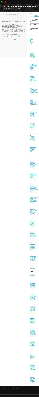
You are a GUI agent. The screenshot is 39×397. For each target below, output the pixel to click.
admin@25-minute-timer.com (8, 14)
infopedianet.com (32, 336)
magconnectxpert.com (33, 312)
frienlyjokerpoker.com (33, 80)
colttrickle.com (32, 53)
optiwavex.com (32, 371)
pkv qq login (18, 35)
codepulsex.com (32, 320)
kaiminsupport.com (32, 165)
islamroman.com (32, 78)
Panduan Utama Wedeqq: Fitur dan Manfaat (34, 31)
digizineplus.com (32, 341)
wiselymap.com (32, 70)
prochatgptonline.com (33, 71)
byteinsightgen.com (32, 248)
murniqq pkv (10, 389)
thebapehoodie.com (33, 198)
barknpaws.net (32, 177)
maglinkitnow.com (32, 225)
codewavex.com (32, 309)
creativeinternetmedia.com (33, 66)
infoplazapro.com (32, 238)
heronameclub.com (32, 214)
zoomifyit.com (32, 382)
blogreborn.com (32, 68)
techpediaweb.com (32, 234)
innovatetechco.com (33, 236)
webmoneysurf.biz (32, 116)
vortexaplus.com (32, 367)
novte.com (31, 100)
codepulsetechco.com (33, 296)
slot (16, 388)
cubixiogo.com (32, 368)
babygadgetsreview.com (33, 89)
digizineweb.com (32, 297)
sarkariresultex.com (32, 175)
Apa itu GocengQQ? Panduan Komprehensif (34, 29)
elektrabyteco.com (32, 311)
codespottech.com (32, 221)
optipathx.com (32, 348)
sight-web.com (32, 76)
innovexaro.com (32, 342)
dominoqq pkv (2, 389)
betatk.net (31, 150)
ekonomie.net (32, 141)
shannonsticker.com (33, 167)
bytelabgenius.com (32, 235)
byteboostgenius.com (33, 334)
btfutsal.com (31, 58)
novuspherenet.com (33, 369)
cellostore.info (32, 178)
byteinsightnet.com (32, 295)
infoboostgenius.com (33, 245)
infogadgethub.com (32, 275)
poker (31, 44)
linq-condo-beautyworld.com (34, 92)
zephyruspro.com (32, 347)
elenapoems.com (32, 202)
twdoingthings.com (32, 209)
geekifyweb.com (32, 285)
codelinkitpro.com (32, 276)
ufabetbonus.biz (32, 148)
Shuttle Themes (18, 395)
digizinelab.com (32, 318)
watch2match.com (32, 129)
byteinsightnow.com (33, 257)
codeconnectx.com (32, 298)
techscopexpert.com (33, 233)
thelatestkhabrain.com (33, 173)
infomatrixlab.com (32, 330)
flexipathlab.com (32, 365)
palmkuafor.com (32, 162)
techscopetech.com (32, 321)
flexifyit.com (31, 354)
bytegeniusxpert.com (33, 287)
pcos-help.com (32, 57)
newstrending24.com (33, 147)
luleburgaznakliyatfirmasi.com (34, 197)
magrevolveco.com (32, 259)
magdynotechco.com (33, 282)
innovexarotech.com (33, 260)
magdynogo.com (32, 268)
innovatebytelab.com (33, 288)
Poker (15, 14)
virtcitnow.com (32, 69)
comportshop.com (32, 136)
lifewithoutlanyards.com (33, 104)
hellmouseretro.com (33, 203)
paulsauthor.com (32, 211)
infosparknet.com (32, 344)
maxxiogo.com (32, 355)
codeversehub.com (32, 331)
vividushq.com (32, 366)
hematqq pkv (14, 389)
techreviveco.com (32, 324)
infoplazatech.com (32, 286)
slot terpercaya (26, 388)
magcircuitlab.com (32, 308)
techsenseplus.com (32, 244)
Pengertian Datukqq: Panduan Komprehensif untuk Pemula (34, 26)
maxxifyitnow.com (32, 345)
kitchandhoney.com (32, 106)
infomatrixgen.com (32, 250)
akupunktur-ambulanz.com (33, 90)
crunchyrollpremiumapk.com (34, 187)
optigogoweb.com (32, 380)
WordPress (24, 395)
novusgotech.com (32, 356)
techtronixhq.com (32, 274)
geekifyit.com (32, 185)
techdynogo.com (32, 222)
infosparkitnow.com (32, 283)
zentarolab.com (32, 377)
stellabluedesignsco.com (33, 210)
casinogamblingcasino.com (34, 189)
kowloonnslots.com (32, 81)
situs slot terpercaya (19, 389)
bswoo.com (31, 152)
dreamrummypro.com (33, 164)
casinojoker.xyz (32, 126)
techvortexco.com (32, 284)
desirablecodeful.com (33, 212)
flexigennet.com (32, 213)
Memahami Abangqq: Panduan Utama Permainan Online (34, 24)
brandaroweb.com (32, 381)
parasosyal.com (32, 199)
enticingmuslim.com (33, 200)
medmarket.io (32, 215)
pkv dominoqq (32, 41)
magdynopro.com (32, 237)
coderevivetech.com (33, 258)
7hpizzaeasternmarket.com (33, 101)
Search (31, 13)
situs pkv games (6, 388)
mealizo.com (32, 176)
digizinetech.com (32, 249)
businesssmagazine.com (33, 65)
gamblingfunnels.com (33, 56)
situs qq (15, 388)
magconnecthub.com (33, 333)
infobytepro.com (32, 289)
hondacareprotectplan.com (33, 188)
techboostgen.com (32, 277)
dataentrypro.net (32, 163)
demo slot (31, 38)
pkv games (18, 14)
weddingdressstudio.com (33, 112)
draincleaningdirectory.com (33, 191)
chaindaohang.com (32, 94)
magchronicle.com (32, 223)
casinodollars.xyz (32, 125)
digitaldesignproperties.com (34, 174)
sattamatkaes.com (32, 186)
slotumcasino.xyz (32, 123)
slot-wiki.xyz (31, 128)
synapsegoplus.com (33, 335)
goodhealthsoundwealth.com (34, 201)
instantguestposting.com (33, 140)
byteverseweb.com (32, 332)
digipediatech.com (32, 224)
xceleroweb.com (32, 379)
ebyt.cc (31, 93)
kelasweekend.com (32, 149)
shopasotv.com (32, 138)
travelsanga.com (32, 139)
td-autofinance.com (32, 79)
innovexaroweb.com (33, 323)
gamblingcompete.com (33, 64)
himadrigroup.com (32, 77)
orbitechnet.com (32, 370)
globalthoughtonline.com (33, 180)
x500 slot (35, 388)
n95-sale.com (32, 67)
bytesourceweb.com (33, 256)
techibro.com (32, 82)
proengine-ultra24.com (33, 103)
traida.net (31, 105)
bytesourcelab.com (32, 343)
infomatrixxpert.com (32, 299)
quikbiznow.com (32, 378)
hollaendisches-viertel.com (33, 102)
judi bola (32, 388)
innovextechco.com (32, 306)
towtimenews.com (32, 190)
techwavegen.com (32, 246)
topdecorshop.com (32, 137)
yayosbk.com (32, 114)
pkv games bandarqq (20, 388)
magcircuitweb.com (32, 232)
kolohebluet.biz (32, 117)
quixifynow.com (32, 346)
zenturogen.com (32, 359)
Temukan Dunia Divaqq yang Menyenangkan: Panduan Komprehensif (34, 20)
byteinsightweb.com (33, 226)
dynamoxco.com (32, 358)
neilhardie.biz (32, 115)
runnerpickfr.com (32, 54)
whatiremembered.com (33, 91)
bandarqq (31, 39)
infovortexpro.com (32, 261)
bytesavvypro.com (32, 247)
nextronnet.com (32, 357)
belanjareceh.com (32, 166)
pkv (30, 40)
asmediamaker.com (32, 179)
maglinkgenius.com (32, 307)
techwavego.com (32, 319)
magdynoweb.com (32, 322)
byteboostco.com (32, 310)
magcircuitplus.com (32, 262)
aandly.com (31, 151)
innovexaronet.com (32, 300)
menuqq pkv (2, 388)
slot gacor (31, 42)
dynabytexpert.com (32, 353)
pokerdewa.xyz (32, 127)
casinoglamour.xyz (32, 124)
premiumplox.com (32, 113)
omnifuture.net (32, 55)
